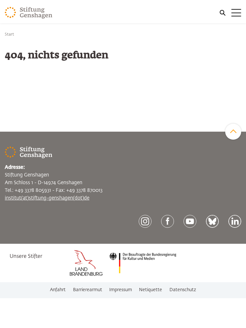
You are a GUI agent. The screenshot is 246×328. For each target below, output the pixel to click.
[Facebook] (167, 221)
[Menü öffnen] (230, 12)
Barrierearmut (87, 290)
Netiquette (150, 290)
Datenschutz (182, 290)
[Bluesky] (212, 221)
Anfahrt (58, 290)
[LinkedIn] (234, 221)
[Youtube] (190, 221)
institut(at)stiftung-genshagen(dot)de (47, 198)
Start (9, 35)
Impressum (120, 290)
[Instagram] (145, 221)
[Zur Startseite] (29, 13)
